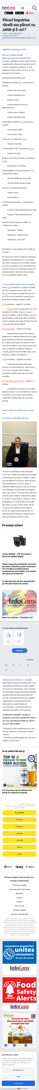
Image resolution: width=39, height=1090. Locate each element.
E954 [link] (4, 304)
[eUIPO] (30, 867)
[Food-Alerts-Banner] (19, 994)
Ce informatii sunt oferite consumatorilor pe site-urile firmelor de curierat (18, 582)
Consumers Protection (11, 804)
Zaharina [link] (10, 309)
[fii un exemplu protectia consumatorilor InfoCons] (19, 1030)
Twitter (19, 847)
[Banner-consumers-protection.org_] (19, 958)
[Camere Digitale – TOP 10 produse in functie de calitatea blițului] (19, 540)
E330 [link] (9, 287)
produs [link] (23, 139)
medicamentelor (13, 58)
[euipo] (19, 867)
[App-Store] (9, 13)
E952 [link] (4, 359)
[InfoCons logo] (9, 8)
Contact (20, 902)
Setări (18, 1076)
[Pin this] (6, 670)
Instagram (19, 826)
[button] (22, 8)
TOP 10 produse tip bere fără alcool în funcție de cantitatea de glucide (17, 791)
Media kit (19, 893)
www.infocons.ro (16, 680)
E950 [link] (4, 381)
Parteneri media (19, 910)
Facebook (19, 820)
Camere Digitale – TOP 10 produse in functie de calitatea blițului (16, 555)
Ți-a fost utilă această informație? (15, 628)
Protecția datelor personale (19, 889)
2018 (29, 290)
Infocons (5, 55)
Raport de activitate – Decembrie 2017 (17, 617)
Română (23, 1088)
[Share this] (13, 665)
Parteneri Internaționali (19, 914)
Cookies (19, 898)
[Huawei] (30, 13)
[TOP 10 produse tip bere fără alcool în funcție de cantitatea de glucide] (19, 771)
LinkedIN (19, 840)
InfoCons (25, 418)
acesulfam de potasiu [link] (15, 381)
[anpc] (8, 867)
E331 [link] (6, 293)
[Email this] (6, 665)
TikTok (19, 854)
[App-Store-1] (19, 13)
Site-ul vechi (19, 906)
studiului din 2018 (21, 70)
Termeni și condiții (19, 885)
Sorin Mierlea (7, 418)
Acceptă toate (18, 1083)
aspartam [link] (10, 329)
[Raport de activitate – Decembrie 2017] (19, 603)
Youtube (20, 833)
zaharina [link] (32, 315)
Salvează (19, 650)
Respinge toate (18, 1070)
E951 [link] (4, 329)
